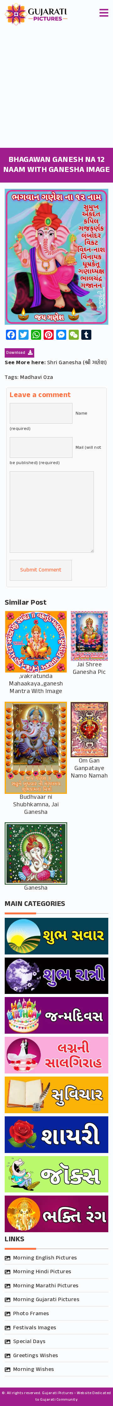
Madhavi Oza (36, 377)
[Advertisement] (56, 88)
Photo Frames (31, 1314)
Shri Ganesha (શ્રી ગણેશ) (77, 363)
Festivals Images (34, 1328)
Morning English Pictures (45, 1258)
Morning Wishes (33, 1369)
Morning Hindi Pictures (42, 1272)
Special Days (29, 1341)
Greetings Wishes (35, 1356)
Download (16, 353)
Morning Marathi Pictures (46, 1286)
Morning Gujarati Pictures (46, 1299)
